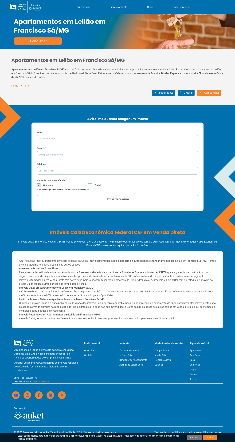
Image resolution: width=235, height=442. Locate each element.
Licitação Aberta (163, 360)
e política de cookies (209, 432)
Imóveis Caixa (126, 355)
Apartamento (196, 350)
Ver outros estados (41, 381)
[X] (62, 395)
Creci (150, 7)
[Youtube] (16, 395)
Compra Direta (162, 350)
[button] (163, 93)
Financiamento (118, 7)
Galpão (193, 369)
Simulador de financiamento (133, 360)
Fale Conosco (181, 7)
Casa (192, 360)
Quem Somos (91, 350)
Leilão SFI (159, 364)
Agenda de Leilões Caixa (131, 364)
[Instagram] (27, 395)
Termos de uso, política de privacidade (176, 432)
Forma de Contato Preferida (51, 180)
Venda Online (161, 355)
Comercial (195, 364)
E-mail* (40, 148)
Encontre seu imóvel (129, 350)
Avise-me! (38, 41)
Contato (88, 355)
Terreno (193, 379)
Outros (193, 374)
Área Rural (195, 355)
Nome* (40, 132)
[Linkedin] (50, 395)
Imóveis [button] (83, 7)
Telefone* (42, 164)
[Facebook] (39, 395)
